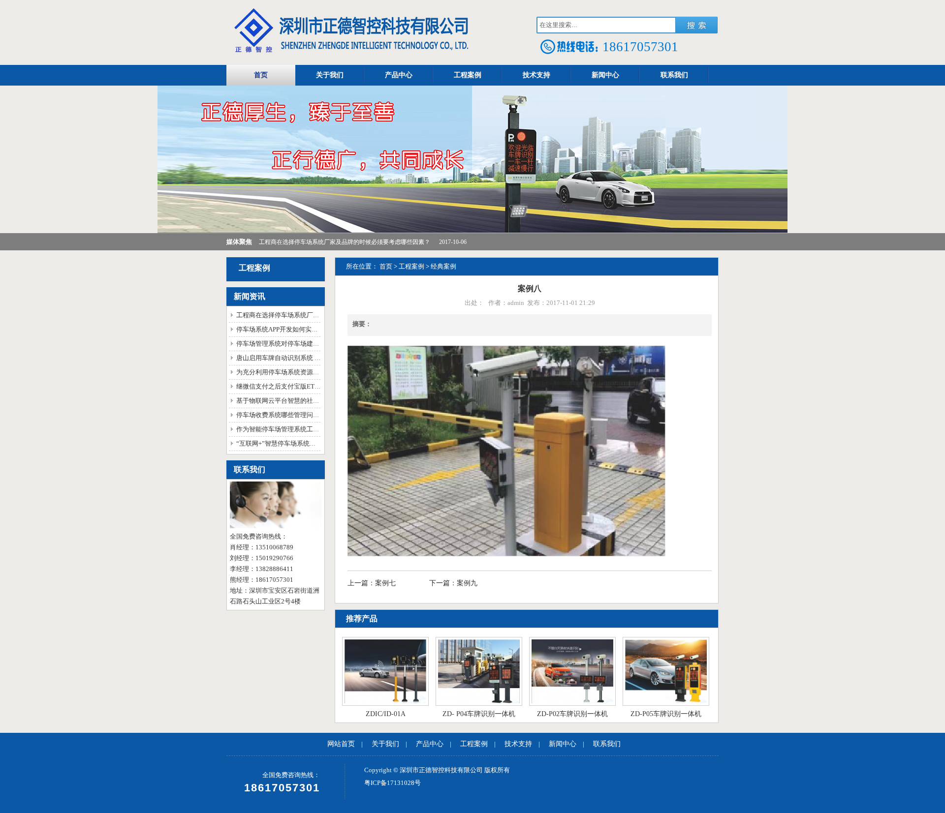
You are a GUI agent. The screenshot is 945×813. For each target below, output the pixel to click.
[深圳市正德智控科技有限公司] (349, 53)
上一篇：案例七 (372, 583)
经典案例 (443, 266)
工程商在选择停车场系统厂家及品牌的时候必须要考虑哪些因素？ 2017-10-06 (363, 242)
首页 (261, 75)
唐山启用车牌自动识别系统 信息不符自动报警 (301, 357)
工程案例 (467, 75)
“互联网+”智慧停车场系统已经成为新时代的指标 (305, 443)
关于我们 (330, 75)
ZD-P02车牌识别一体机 (572, 714)
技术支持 (536, 75)
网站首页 (341, 744)
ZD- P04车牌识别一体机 (478, 714)
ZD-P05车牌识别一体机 (665, 714)
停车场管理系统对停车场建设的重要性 (290, 343)
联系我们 (674, 75)
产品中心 (398, 75)
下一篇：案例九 (453, 583)
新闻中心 (605, 75)
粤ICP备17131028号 (392, 782)
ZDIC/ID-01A (386, 714)
